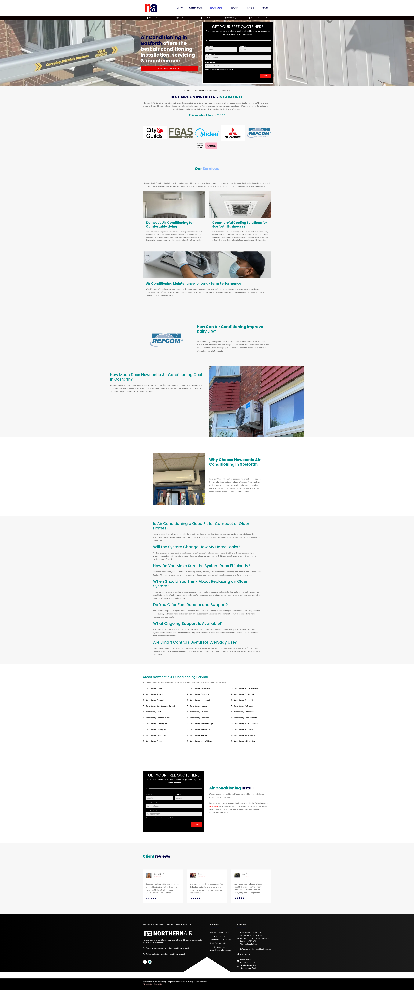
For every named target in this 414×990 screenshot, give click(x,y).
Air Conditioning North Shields (199, 741)
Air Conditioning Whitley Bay (243, 741)
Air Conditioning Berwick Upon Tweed (159, 706)
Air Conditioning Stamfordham (244, 718)
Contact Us (158, 984)
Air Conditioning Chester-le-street (157, 718)
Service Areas (216, 8)
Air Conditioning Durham (153, 741)
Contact (264, 8)
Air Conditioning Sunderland (243, 729)
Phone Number (210, 62)
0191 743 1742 (246, 954)
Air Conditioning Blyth (152, 712)
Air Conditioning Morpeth (197, 735)
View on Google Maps (248, 944)
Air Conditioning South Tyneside (244, 723)
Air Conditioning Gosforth (198, 694)
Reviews (250, 8)
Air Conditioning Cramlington (155, 723)
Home (186, 90)
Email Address (210, 54)
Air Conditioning (197, 90)
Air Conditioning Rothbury (242, 706)
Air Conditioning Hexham (197, 712)
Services (234, 8)
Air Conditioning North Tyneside (244, 688)
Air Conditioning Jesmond (198, 718)
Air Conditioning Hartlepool (198, 700)
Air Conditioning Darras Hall (154, 735)
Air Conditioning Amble (152, 688)
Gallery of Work (196, 8)
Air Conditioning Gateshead (198, 688)
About (180, 8)
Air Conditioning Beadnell (153, 700)
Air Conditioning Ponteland (242, 694)
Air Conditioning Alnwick (153, 694)
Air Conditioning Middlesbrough (200, 723)
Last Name (243, 46)
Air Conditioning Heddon (197, 706)
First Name (209, 46)
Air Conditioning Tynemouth (243, 735)
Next (265, 76)
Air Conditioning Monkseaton (199, 729)
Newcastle (213, 806)
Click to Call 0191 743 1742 (169, 68)
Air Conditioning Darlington (154, 729)
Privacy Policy (148, 984)
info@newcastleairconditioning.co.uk (255, 949)
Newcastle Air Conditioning (154, 924)
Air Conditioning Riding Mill (242, 700)
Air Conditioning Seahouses (242, 712)
